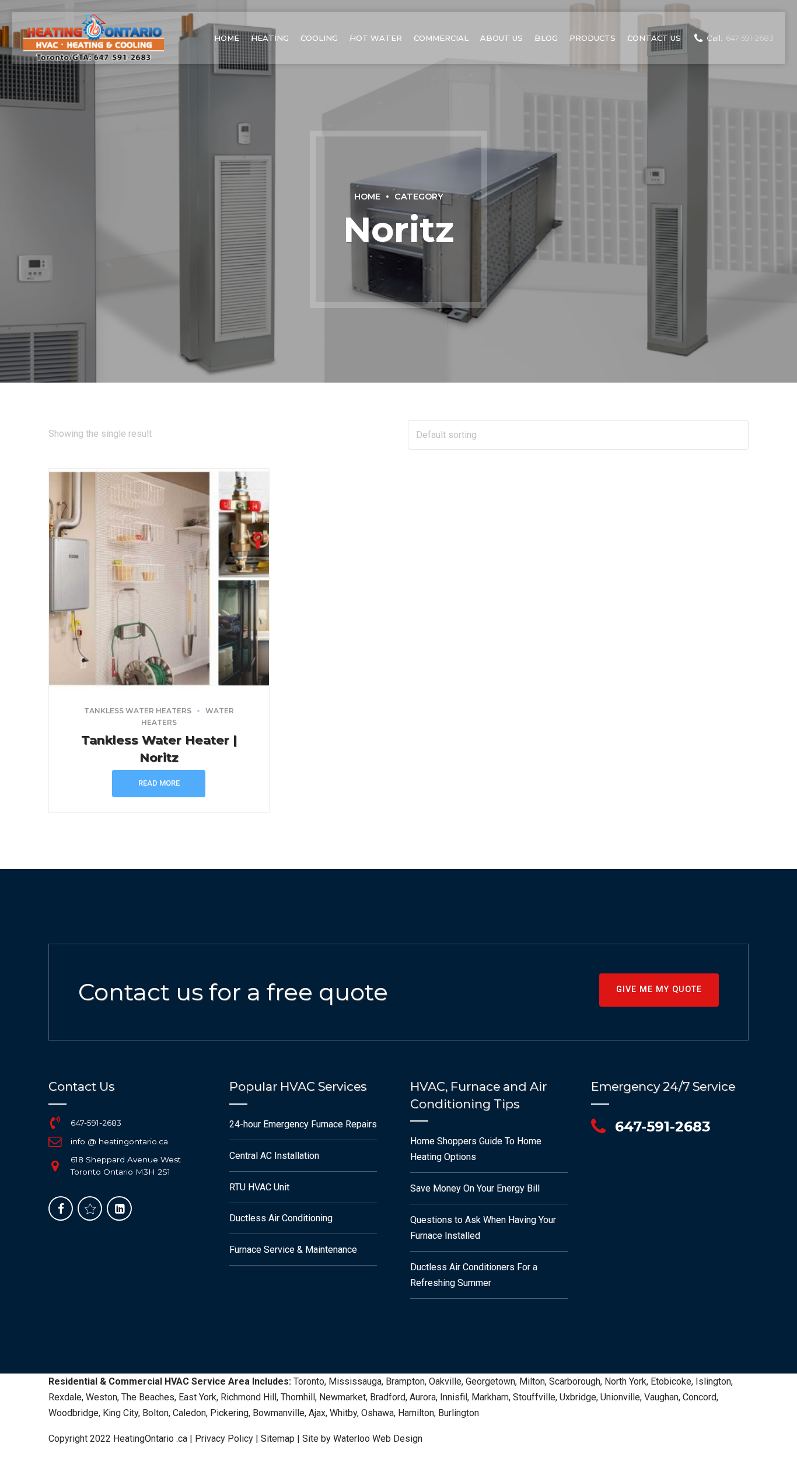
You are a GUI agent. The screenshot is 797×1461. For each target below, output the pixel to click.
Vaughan (661, 1397)
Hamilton (416, 1412)
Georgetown (490, 1381)
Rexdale (65, 1397)
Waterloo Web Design (377, 1438)
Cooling (319, 38)
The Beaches (147, 1397)
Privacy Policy (224, 1438)
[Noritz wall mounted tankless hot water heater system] (159, 579)
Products (592, 38)
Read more (159, 783)
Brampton (405, 1381)
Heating (270, 38)
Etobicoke (671, 1381)
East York (197, 1397)
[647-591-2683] (54, 1122)
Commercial (441, 38)
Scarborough (574, 1381)
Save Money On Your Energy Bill (475, 1188)
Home (226, 38)
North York (625, 1381)
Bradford (388, 1397)
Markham (490, 1397)
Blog (546, 38)
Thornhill (298, 1397)
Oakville (445, 1381)
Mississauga (355, 1381)
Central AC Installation (274, 1155)
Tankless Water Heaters (137, 710)
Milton (532, 1381)
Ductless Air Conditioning (281, 1218)
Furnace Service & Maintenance (293, 1249)
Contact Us (654, 38)
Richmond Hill (249, 1397)
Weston (101, 1397)
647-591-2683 (96, 1122)
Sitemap (278, 1438)
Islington (713, 1381)
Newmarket (342, 1397)
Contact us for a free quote (233, 991)
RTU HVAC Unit (259, 1187)
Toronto (308, 1381)
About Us (501, 38)
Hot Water (375, 38)
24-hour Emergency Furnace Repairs (303, 1124)
